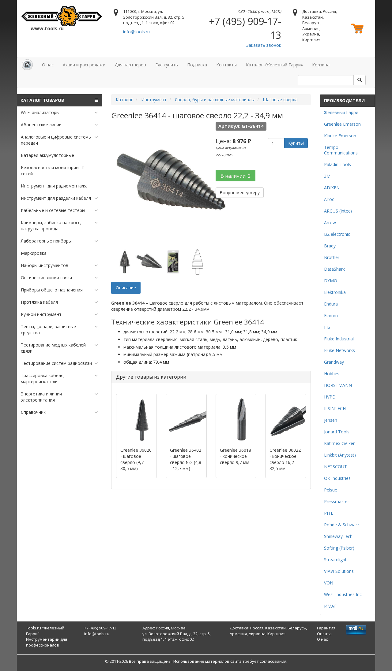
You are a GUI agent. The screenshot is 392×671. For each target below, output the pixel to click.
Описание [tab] (126, 288)
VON (328, 583)
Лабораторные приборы (46, 241)
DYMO (330, 281)
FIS (327, 327)
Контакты (226, 65)
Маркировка (34, 253)
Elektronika (335, 292)
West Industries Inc (343, 594)
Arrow (330, 222)
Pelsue (330, 490)
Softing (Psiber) (339, 548)
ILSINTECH (335, 408)
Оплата (324, 633)
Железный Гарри (341, 112)
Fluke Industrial (339, 339)
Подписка (197, 65)
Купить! (296, 143)
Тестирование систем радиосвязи (56, 363)
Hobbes (331, 373)
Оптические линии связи (46, 277)
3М (327, 176)
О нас (48, 65)
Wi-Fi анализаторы (40, 112)
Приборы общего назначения (52, 290)
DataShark (334, 269)
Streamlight (335, 559)
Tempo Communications (341, 150)
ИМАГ (330, 606)
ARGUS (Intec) (338, 211)
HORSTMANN (338, 385)
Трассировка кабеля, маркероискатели (43, 378)
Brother (331, 257)
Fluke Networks (339, 350)
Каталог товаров (42, 100)
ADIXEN (332, 188)
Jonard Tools (336, 432)
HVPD (330, 397)
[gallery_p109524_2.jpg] (149, 262)
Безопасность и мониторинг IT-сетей (54, 170)
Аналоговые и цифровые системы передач (56, 140)
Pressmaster (336, 501)
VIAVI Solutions (339, 571)
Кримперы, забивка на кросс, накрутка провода (51, 226)
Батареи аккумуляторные (47, 155)
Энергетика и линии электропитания (41, 397)
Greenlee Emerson (342, 124)
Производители (344, 100)
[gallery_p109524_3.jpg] (173, 262)
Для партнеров (130, 65)
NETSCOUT (335, 466)
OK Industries (337, 478)
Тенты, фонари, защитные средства (48, 330)
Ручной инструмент (41, 314)
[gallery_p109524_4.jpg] (197, 262)
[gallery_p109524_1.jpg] (125, 262)
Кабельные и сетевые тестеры (53, 210)
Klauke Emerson (340, 136)
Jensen (330, 420)
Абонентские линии (41, 125)
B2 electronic (337, 234)
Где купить (166, 65)
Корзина (321, 65)
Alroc (329, 199)
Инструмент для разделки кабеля (56, 198)
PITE (328, 513)
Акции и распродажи (84, 65)
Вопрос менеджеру (240, 192)
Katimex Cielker (339, 443)
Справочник (33, 412)
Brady (330, 246)
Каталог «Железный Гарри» (274, 65)
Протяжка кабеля (39, 302)
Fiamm (331, 315)
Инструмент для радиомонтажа (54, 186)
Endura (331, 304)
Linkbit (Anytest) (340, 455)
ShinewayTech (338, 536)
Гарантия (326, 628)
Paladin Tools (337, 164)
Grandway (334, 362)
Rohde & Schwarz (341, 525)
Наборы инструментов (44, 265)
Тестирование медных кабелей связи (53, 348)
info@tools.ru (136, 32)
